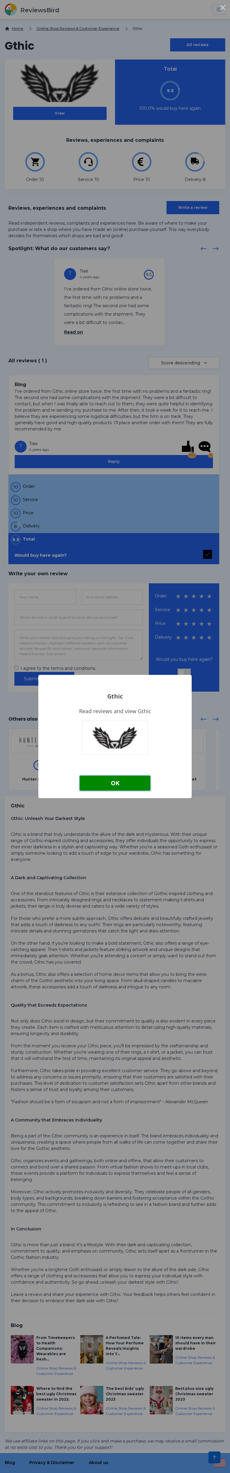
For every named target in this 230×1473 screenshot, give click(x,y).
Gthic (115, 696)
